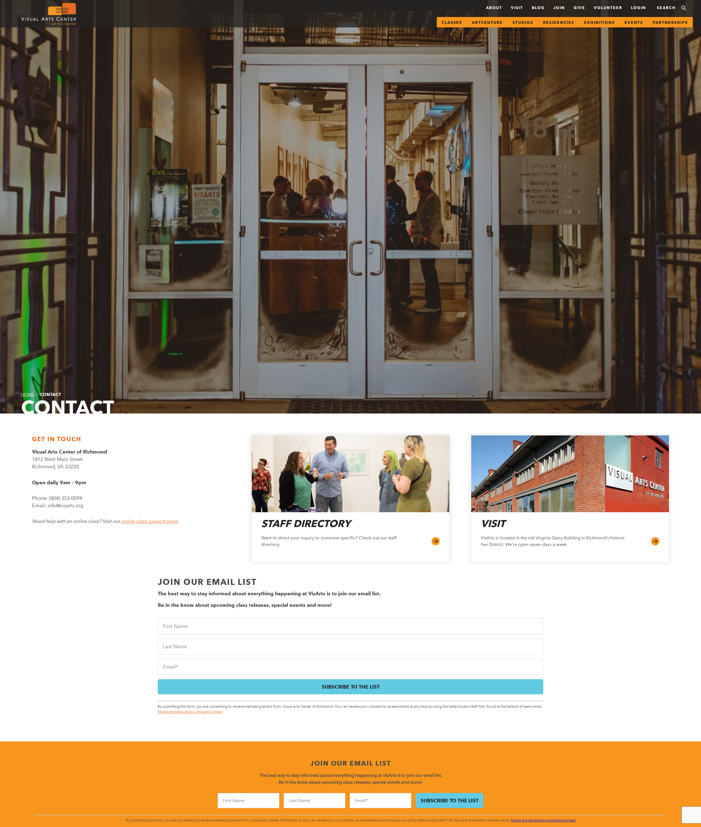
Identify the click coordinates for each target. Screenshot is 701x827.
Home (27, 394)
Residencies (558, 22)
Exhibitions (599, 22)
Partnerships (670, 22)
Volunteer (608, 7)
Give (579, 7)
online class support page (149, 521)
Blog (538, 7)
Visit (517, 7)
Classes (452, 22)
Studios (523, 22)
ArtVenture (487, 22)
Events (634, 22)
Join (559, 7)
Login (638, 7)
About (494, 7)
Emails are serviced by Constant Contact (190, 712)
